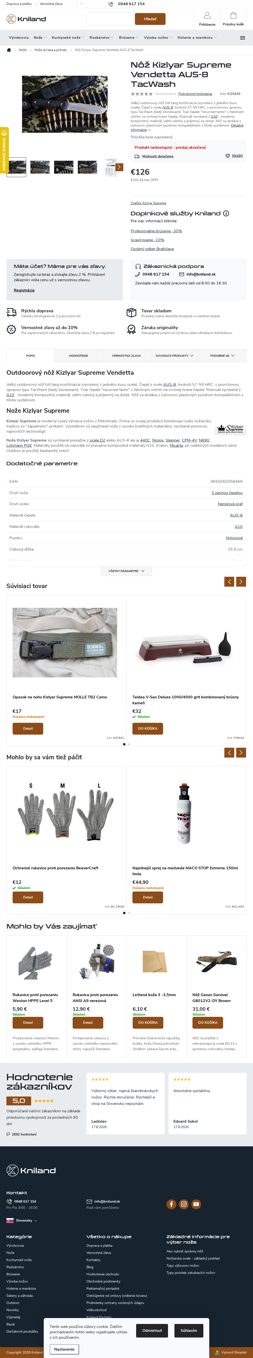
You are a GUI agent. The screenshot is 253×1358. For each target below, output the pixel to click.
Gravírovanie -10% (147, 240)
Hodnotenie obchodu (102, 1274)
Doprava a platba (18, 4)
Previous (229, 582)
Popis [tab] (30, 356)
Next (241, 582)
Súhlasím (189, 1330)
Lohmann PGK (19, 445)
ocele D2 (97, 440)
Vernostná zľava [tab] (126, 356)
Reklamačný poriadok (102, 1288)
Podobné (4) (219, 356)
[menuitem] (18, 37)
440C (145, 440)
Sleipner (173, 440)
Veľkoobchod (96, 1310)
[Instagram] (184, 1204)
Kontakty (93, 1260)
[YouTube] (196, 1204)
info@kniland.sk (201, 274)
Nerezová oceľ (230, 504)
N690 (204, 440)
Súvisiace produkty (172, 356)
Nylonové (234, 538)
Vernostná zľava (51, 4)
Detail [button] (28, 1022)
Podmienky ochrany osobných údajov (115, 1303)
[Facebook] (171, 1204)
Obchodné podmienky (103, 1281)
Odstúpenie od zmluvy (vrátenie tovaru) (116, 1295)
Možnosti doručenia (157, 156)
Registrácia (24, 290)
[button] (37, 1029)
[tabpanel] (66, 668)
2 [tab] (128, 744)
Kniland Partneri (98, 1317)
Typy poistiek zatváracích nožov (191, 1273)
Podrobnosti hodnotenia (195, 94)
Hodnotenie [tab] (78, 356)
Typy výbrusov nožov (183, 1266)
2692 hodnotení (24, 1134)
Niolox (158, 440)
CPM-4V (189, 440)
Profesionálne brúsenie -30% (156, 231)
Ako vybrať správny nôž (185, 1251)
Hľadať (150, 19)
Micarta (176, 445)
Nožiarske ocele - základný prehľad (193, 1259)
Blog (89, 1267)
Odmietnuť (152, 1330)
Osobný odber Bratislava (152, 249)
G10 (214, 116)
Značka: (148, 203)
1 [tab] (124, 744)
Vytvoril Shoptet (234, 1352)
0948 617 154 (156, 274)
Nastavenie (64, 1349)
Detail (28, 728)
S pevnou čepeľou (227, 493)
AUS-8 (167, 107)
